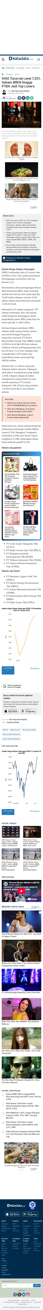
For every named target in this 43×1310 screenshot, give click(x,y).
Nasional (5, 1224)
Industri (4, 1226)
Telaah (25, 1244)
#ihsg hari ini (15, 730)
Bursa (28, 68)
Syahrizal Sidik (13, 722)
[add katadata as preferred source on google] (21, 686)
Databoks (5, 1270)
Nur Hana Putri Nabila (20, 91)
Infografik (15, 1244)
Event (4, 1272)
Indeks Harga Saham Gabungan (18, 269)
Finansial (9, 74)
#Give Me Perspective (11, 739)
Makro (14, 1224)
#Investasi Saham (29, 730)
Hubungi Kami (22, 1304)
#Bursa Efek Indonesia (11, 734)
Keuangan (20, 68)
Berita (4, 1221)
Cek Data (15, 1248)
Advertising (25, 1300)
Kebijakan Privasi (26, 1302)
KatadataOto (6, 1274)
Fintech (25, 1228)
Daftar (37, 1285)
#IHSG (5, 730)
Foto (35, 1248)
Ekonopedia (38, 1221)
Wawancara (27, 1248)
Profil (35, 1228)
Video (36, 1238)
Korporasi (36, 68)
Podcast (36, 1250)
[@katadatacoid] (28, 1294)
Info (3, 1258)
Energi (4, 1231)
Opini (25, 1246)
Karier (33, 1300)
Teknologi (26, 1235)
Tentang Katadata (14, 1300)
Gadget (25, 1233)
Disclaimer (37, 1302)
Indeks (4, 1261)
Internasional (6, 1228)
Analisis (15, 1246)
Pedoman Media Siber (11, 1302)
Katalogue (37, 1246)
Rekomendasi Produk (11, 454)
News (36, 1241)
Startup (25, 1231)
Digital (25, 1221)
